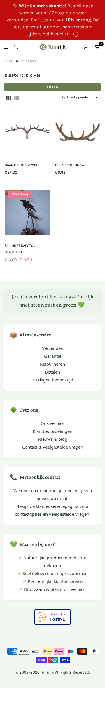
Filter (52, 87)
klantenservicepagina (57, 506)
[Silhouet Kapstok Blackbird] (27, 213)
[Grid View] (8, 97)
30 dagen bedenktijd (52, 380)
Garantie (52, 356)
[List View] (17, 97)
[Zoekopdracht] (16, 47)
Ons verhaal (53, 423)
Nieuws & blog (52, 439)
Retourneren (52, 364)
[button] (97, 47)
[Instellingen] (86, 47)
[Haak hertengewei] (78, 132)
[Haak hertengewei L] (27, 132)
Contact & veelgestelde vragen (52, 447)
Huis (8, 61)
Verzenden (52, 348)
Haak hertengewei (71, 165)
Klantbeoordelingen (52, 431)
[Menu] (5, 47)
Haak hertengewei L (22, 165)
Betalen (52, 372)
